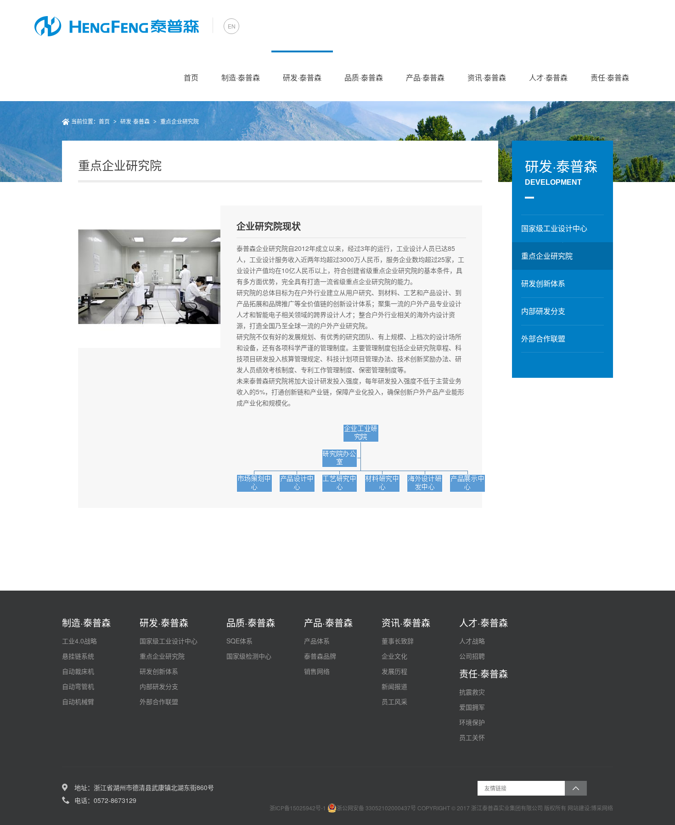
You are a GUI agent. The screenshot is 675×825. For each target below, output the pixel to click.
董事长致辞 (398, 640)
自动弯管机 (78, 686)
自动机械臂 (78, 701)
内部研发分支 (159, 686)
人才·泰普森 (548, 77)
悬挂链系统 (78, 655)
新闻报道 (394, 686)
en (232, 26)
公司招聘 (472, 655)
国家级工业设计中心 (168, 640)
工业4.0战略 (79, 640)
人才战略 (472, 640)
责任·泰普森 (610, 77)
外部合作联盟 (159, 701)
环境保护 (472, 722)
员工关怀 (472, 737)
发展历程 (394, 671)
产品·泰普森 (425, 77)
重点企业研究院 (179, 122)
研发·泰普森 (302, 77)
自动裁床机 (78, 671)
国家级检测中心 (248, 655)
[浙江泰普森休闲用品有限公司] (116, 25)
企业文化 (394, 655)
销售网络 (317, 671)
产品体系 (317, 640)
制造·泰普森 (240, 77)
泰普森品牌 (320, 655)
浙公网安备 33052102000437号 (376, 808)
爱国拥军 (472, 706)
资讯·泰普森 (486, 77)
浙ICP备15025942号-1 (298, 808)
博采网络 (602, 808)
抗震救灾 (472, 691)
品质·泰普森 (363, 77)
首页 (191, 77)
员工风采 (394, 701)
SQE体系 (239, 640)
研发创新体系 (159, 671)
